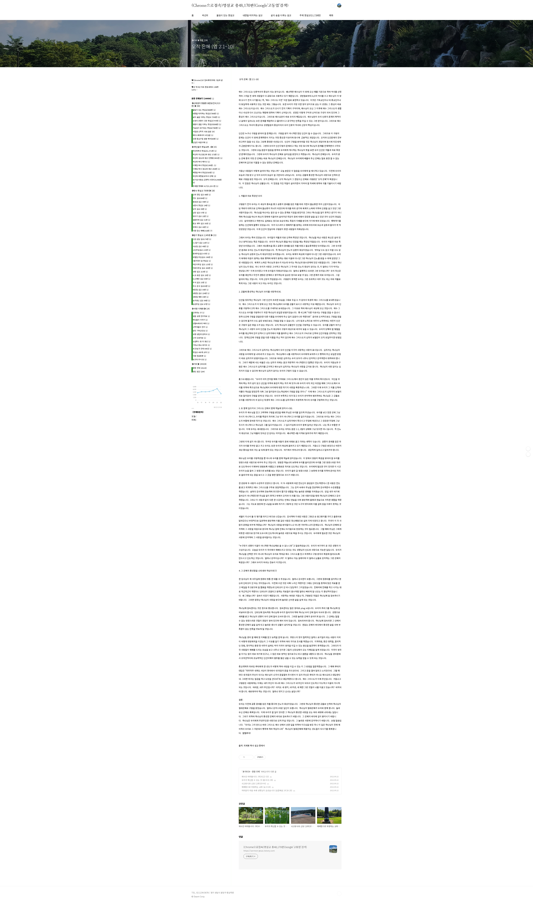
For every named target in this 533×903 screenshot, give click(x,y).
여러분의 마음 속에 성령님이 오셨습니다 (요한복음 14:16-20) (267, 790)
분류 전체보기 (201, 98)
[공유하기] (247, 757)
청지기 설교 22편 (200, 216)
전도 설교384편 (200, 198)
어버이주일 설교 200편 (203, 268)
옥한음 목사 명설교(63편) (204, 172)
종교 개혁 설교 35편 (202, 223)
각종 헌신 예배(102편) (202, 230)
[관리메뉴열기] (528, 449)
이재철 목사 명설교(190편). (204, 165)
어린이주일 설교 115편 (203, 264)
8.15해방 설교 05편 (201, 278)
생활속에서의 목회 (201, 323)
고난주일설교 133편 (202, 250)
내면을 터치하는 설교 (252, 15)
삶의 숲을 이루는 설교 (281, 15)
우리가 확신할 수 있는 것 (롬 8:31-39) (257, 780)
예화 (331, 15)
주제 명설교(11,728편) (310, 15)
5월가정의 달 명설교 (202, 260)
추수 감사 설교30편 (201, 286)
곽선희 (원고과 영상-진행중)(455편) (207, 158)
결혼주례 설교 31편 (201, 219)
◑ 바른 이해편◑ (201, 308)
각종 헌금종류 (199, 356)
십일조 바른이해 (200, 142)
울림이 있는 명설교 (225, 15)
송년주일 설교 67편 (201, 304)
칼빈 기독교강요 (200, 330)
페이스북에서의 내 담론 (203, 135)
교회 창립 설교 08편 (202, 194)
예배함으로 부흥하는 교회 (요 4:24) (256, 787)
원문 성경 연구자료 (201, 316)
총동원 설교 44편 (200, 201)
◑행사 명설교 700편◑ (203, 190)
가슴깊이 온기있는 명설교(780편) (207, 128)
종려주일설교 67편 (201, 253)
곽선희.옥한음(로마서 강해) (204, 176)
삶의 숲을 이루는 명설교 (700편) (206, 117)
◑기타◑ (246, 771)
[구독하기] (528, 454)
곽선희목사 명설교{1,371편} (205, 151)
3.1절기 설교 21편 (201, 242)
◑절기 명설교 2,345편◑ (204, 235)
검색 (333, 5)
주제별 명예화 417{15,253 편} (205, 186)
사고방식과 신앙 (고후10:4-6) (254, 783)
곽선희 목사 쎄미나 (201, 161)
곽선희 (205, 15)
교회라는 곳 (198, 312)
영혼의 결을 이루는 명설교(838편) (207, 124)
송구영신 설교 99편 (201, 300)
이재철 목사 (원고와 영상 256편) (206, 169)
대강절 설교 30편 (200, 289)
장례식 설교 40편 (200, 227)
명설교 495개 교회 (201, 352)
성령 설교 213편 (200, 271)
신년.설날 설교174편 (202, 239)
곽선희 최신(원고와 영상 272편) (206, 154)
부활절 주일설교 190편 (203, 257)
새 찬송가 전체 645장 (202, 348)
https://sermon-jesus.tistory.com (259, 850)
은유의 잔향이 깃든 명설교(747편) (207, 120)
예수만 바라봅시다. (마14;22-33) (255, 776)
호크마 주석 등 (200, 359)
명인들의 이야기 (200, 319)
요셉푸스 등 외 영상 (201, 341)
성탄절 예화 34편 (200, 297)
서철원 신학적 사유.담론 (204, 131)
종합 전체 (256, 771)
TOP (339, 893)
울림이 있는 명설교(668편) (204, 110)
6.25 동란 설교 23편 (202, 275)
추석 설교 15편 (200, 282)
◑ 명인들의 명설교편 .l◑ (204, 146)
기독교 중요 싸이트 (201, 345)
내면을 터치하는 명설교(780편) (206, 113)
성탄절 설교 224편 (201, 293)
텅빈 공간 (199, 371)
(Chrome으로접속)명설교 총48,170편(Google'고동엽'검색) (240, 5)
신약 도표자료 (199, 337)
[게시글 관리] (250, 757)
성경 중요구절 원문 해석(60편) (205, 138)
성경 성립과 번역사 (201, 334)
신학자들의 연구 (200, 327)
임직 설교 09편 (200, 209)
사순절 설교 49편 (200, 246)
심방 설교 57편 (200, 212)
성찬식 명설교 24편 (201, 205)
